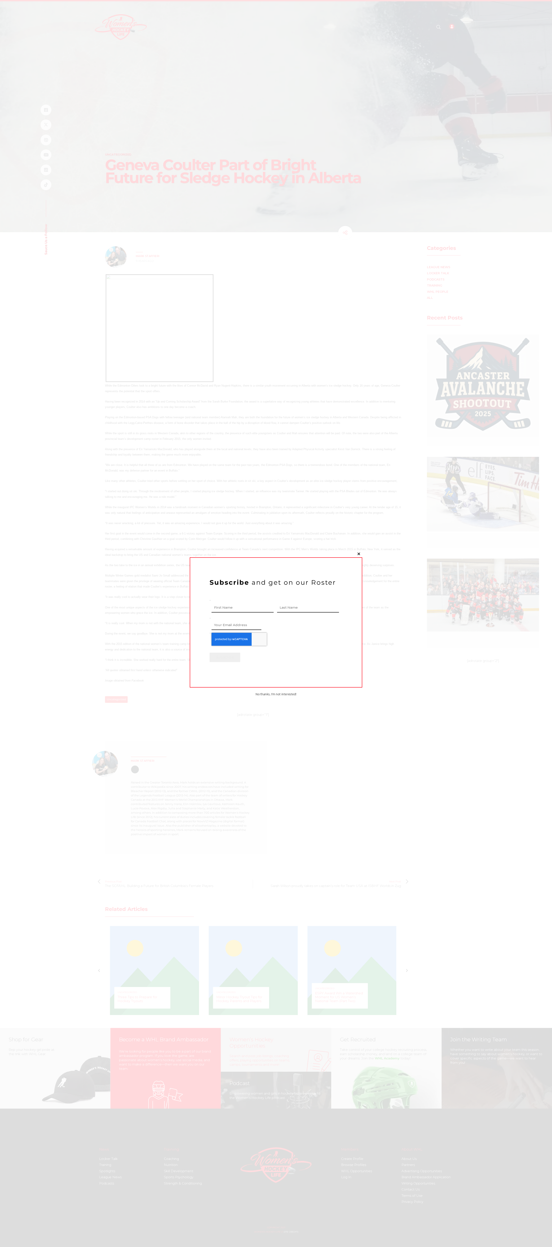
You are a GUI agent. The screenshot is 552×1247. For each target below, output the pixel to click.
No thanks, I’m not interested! (276, 694)
